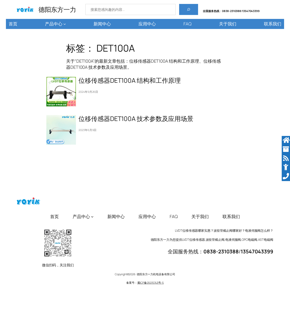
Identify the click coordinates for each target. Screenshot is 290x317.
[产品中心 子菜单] (64, 24)
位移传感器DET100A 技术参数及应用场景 (136, 118)
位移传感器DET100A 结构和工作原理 (130, 80)
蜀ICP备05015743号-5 (150, 282)
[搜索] (188, 9)
